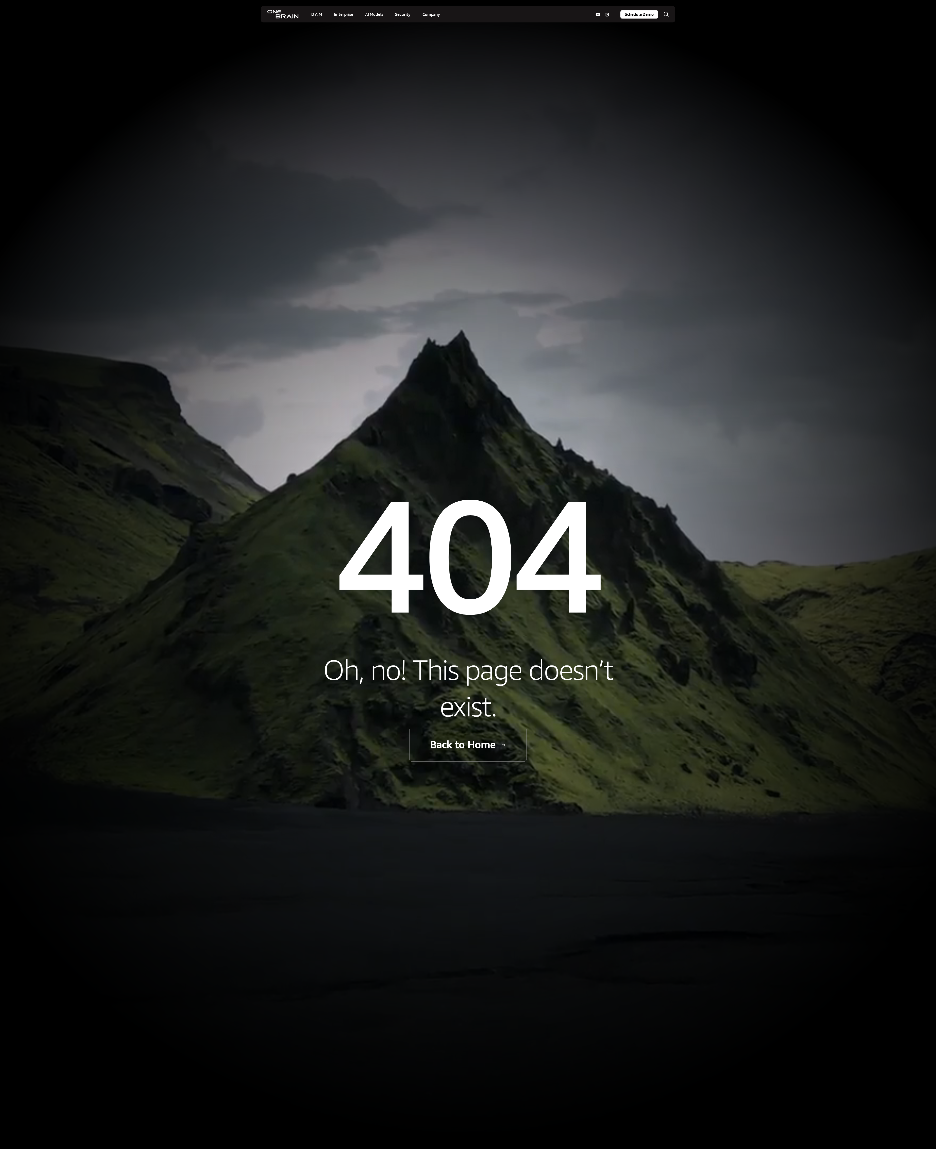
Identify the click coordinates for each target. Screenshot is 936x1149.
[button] (468, 744)
